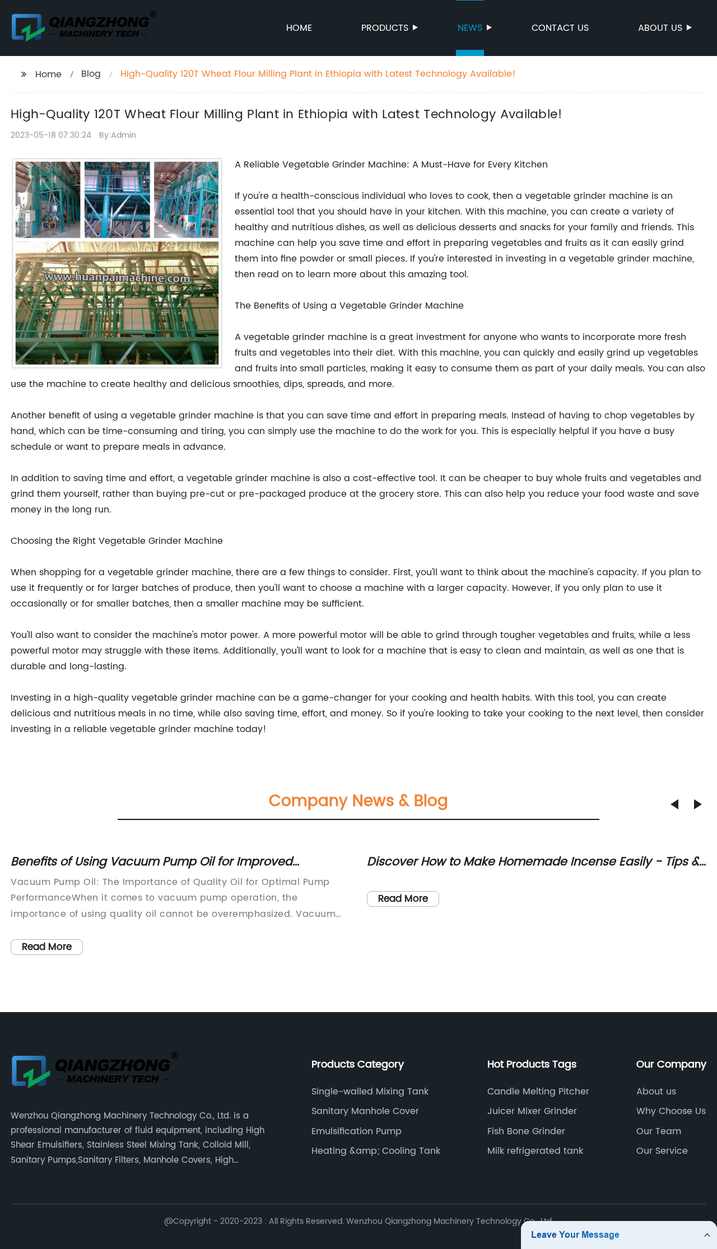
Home (299, 28)
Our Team (658, 1131)
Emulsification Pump (356, 1131)
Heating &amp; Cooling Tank (375, 1151)
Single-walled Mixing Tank (370, 1091)
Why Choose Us (671, 1111)
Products (384, 28)
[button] (674, 804)
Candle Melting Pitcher (538, 1091)
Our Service (662, 1151)
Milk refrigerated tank (535, 1151)
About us (660, 28)
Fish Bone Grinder (526, 1131)
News (470, 28)
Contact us (560, 28)
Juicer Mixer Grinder (532, 1111)
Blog (91, 74)
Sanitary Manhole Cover (365, 1111)
